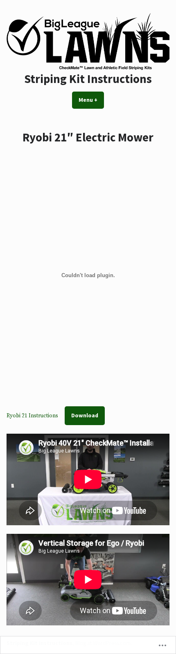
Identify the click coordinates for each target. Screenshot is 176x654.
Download (84, 415)
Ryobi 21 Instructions (32, 415)
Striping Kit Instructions (88, 79)
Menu (91, 99)
